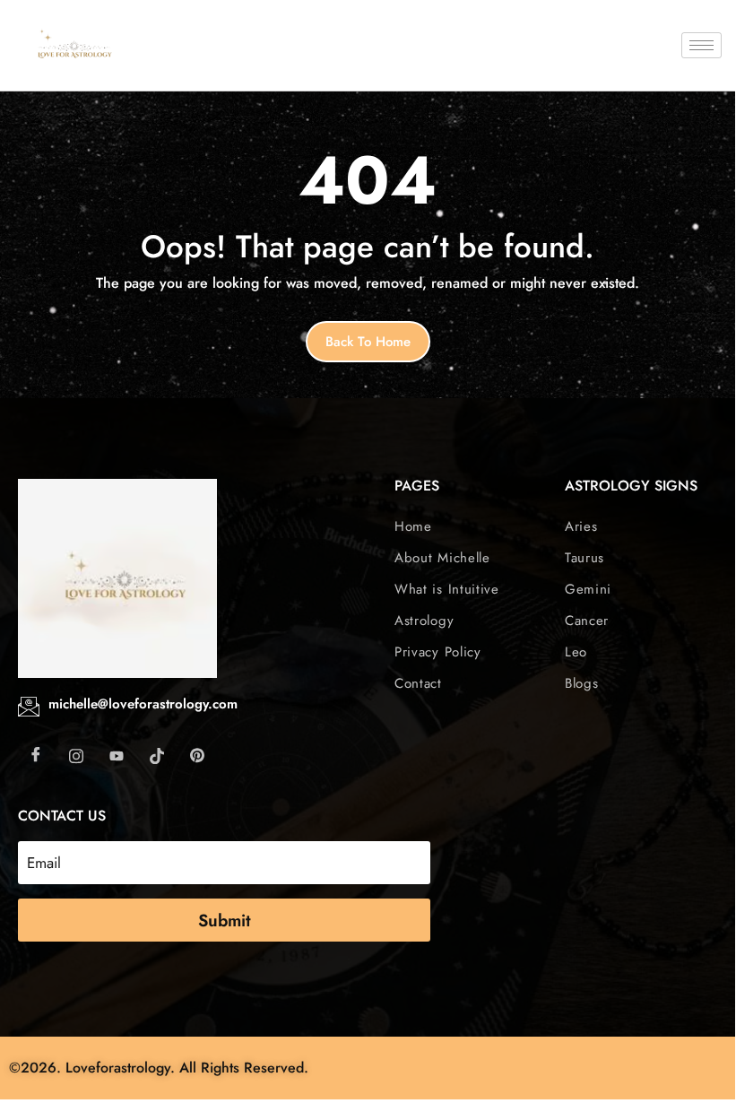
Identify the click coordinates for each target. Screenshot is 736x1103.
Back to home (368, 342)
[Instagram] (76, 755)
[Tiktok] (156, 755)
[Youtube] (116, 755)
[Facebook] (35, 755)
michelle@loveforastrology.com (143, 704)
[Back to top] (713, 1068)
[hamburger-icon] (701, 45)
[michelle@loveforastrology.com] (28, 706)
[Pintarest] (197, 755)
